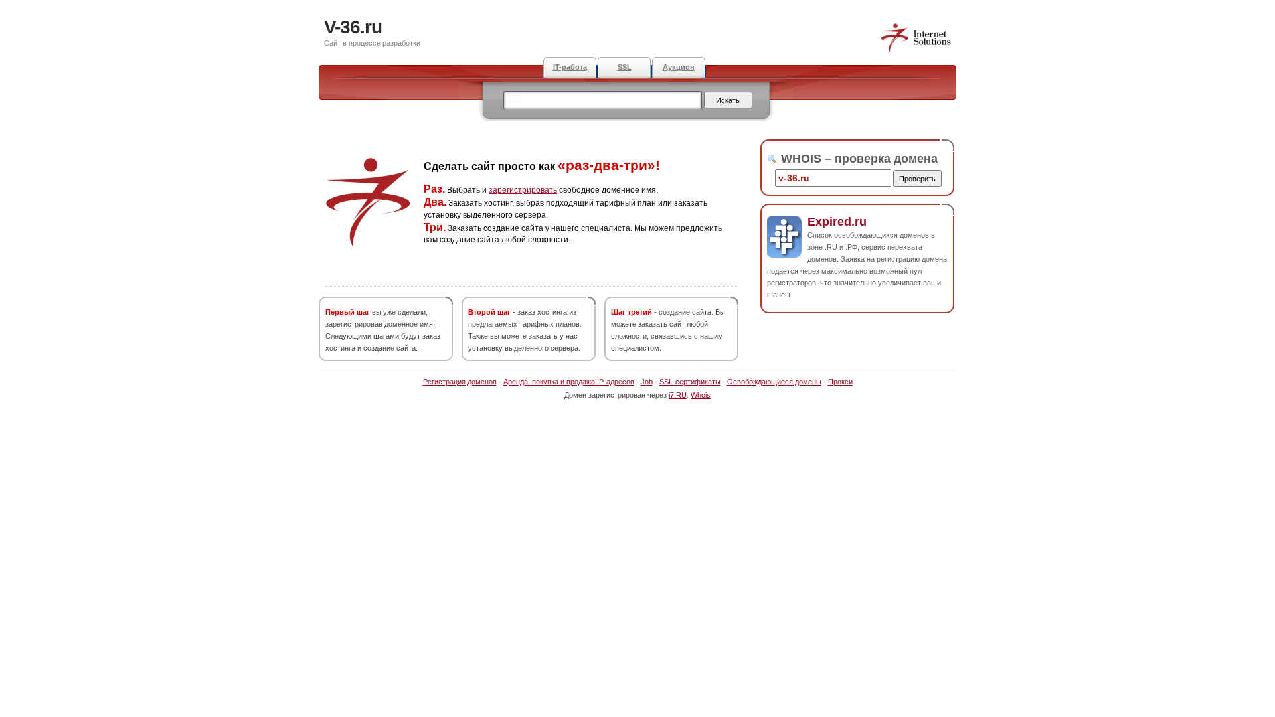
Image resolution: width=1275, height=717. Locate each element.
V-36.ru (353, 27)
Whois (701, 395)
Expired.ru (837, 221)
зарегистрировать (523, 190)
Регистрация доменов (460, 382)
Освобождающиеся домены (774, 382)
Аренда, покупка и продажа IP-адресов (568, 382)
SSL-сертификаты (690, 382)
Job (647, 382)
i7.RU (678, 395)
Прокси (840, 382)
